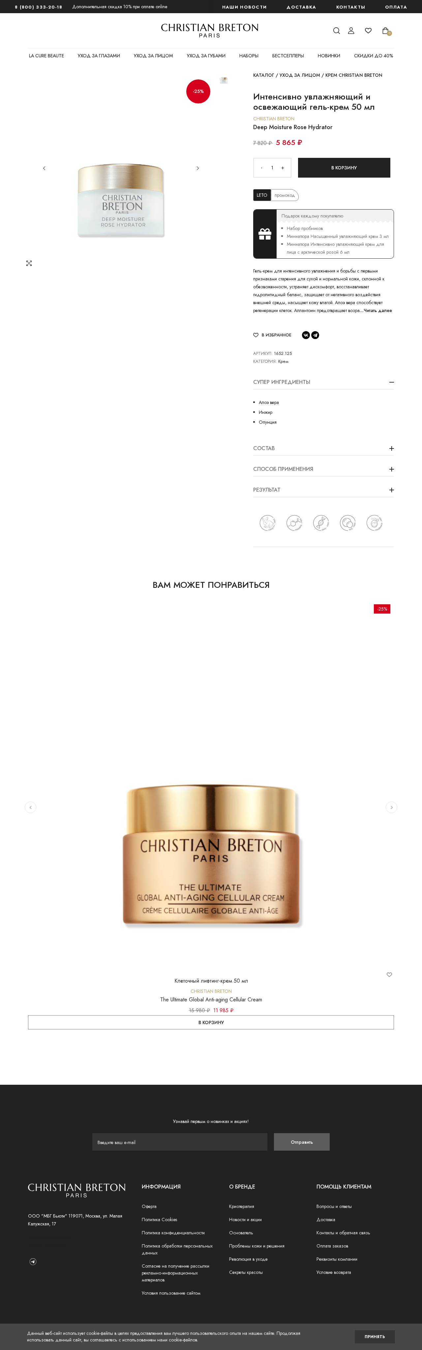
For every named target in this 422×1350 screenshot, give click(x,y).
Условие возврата (333, 1272)
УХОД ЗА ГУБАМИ (206, 55)
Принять (375, 1337)
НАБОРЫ (248, 55)
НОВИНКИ (329, 55)
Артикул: (263, 353)
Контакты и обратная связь (343, 1232)
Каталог (263, 75)
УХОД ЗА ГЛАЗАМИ (99, 55)
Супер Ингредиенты (281, 382)
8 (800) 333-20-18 (38, 7)
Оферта (149, 1206)
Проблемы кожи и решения (257, 1246)
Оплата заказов (332, 1246)
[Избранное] (389, 975)
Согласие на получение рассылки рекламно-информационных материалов (175, 1273)
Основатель (241, 1232)
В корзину (344, 167)
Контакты (350, 7)
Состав (264, 448)
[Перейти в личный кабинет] (351, 30)
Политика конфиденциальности (173, 1232)
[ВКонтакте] (306, 335)
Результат (267, 490)
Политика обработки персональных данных (177, 1249)
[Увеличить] (29, 262)
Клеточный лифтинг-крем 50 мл (211, 981)
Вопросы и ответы (334, 1206)
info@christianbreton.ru (50, 1237)
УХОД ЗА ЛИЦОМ (153, 55)
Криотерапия (241, 1206)
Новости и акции (245, 1219)
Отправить (302, 1142)
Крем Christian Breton (353, 75)
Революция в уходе (248, 1259)
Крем (283, 361)
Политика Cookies (159, 1219)
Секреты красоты (246, 1272)
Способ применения (283, 469)
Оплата (396, 7)
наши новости (244, 7)
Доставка (301, 7)
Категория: (265, 361)
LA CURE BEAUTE (46, 55)
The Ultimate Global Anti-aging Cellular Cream (211, 999)
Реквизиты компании (336, 1259)
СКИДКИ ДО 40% (373, 55)
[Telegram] (315, 335)
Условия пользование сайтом (171, 1293)
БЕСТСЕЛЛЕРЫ (288, 55)
